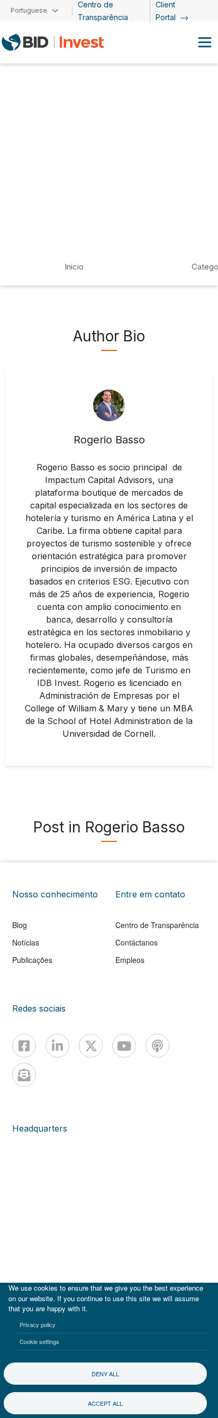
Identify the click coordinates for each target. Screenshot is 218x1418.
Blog (19, 925)
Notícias (25, 942)
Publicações (32, 959)
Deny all (105, 1373)
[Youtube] (124, 1046)
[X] (91, 1046)
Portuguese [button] (29, 10)
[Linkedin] (57, 1046)
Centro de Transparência (157, 925)
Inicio (74, 267)
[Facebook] (24, 1046)
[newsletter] (24, 1075)
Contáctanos (136, 942)
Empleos (129, 959)
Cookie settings (39, 1341)
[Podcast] (157, 1046)
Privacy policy (38, 1324)
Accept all (105, 1403)
